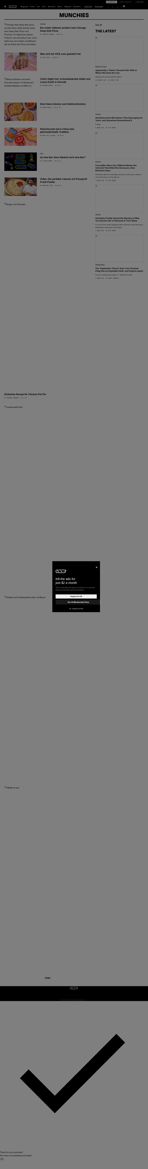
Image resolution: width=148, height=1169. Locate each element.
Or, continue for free (76, 609)
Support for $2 (76, 596)
